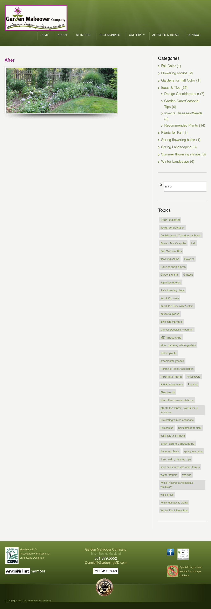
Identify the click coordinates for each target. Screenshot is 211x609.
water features (169, 475)
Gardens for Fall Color (178, 80)
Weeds (186, 475)
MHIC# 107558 (106, 570)
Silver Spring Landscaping (178, 443)
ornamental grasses (172, 361)
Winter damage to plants (174, 502)
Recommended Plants (181, 125)
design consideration (172, 227)
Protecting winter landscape (177, 420)
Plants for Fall (171, 132)
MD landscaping (171, 337)
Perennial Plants (171, 376)
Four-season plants (173, 267)
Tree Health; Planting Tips (176, 459)
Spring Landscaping (176, 146)
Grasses (188, 274)
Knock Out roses (170, 298)
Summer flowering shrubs (180, 153)
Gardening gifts (169, 274)
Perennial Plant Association (177, 369)
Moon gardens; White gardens (178, 345)
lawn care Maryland (172, 321)
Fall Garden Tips (171, 251)
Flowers (189, 259)
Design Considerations (181, 93)
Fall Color (168, 65)
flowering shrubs (170, 259)
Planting (192, 384)
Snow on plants (170, 451)
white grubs (167, 494)
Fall (193, 243)
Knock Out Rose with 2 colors (177, 306)
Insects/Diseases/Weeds (183, 112)
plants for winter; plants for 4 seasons (179, 410)
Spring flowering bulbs (178, 139)
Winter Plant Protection (174, 510)
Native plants (168, 353)
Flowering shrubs (174, 72)
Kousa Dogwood (170, 313)
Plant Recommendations (177, 400)
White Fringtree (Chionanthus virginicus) (177, 484)
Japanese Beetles (171, 282)
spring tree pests (193, 451)
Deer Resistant (170, 220)
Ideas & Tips (171, 87)
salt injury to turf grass (173, 435)
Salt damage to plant (189, 427)
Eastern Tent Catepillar (173, 243)
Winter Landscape (175, 161)
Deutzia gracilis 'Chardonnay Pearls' (181, 235)
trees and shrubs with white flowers (180, 467)
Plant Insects (168, 392)
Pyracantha (167, 427)
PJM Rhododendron (172, 384)
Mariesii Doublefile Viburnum (177, 329)
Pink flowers (193, 376)
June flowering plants (172, 290)
